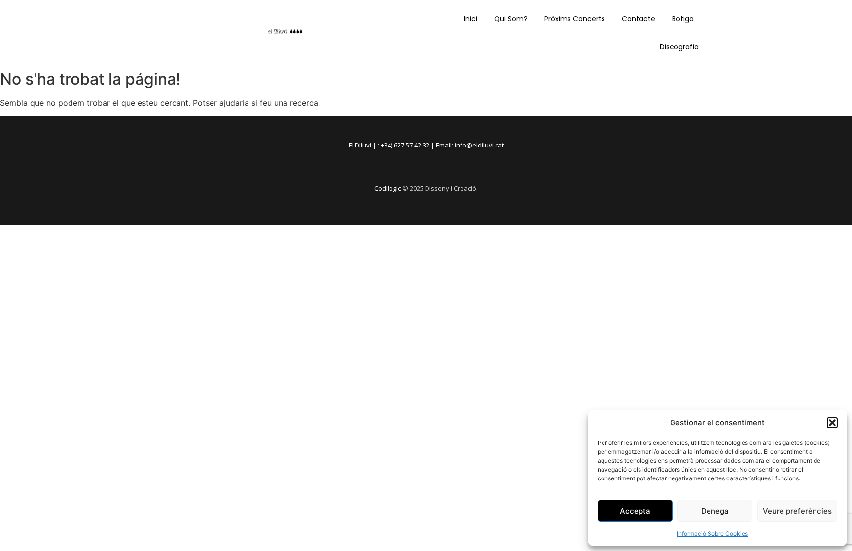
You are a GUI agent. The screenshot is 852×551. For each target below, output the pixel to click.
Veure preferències (797, 510)
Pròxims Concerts (574, 19)
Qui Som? (511, 19)
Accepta (635, 510)
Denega (715, 510)
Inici (470, 19)
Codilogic (387, 188)
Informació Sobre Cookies (712, 533)
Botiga (683, 19)
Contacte (638, 19)
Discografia (679, 47)
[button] (832, 423)
